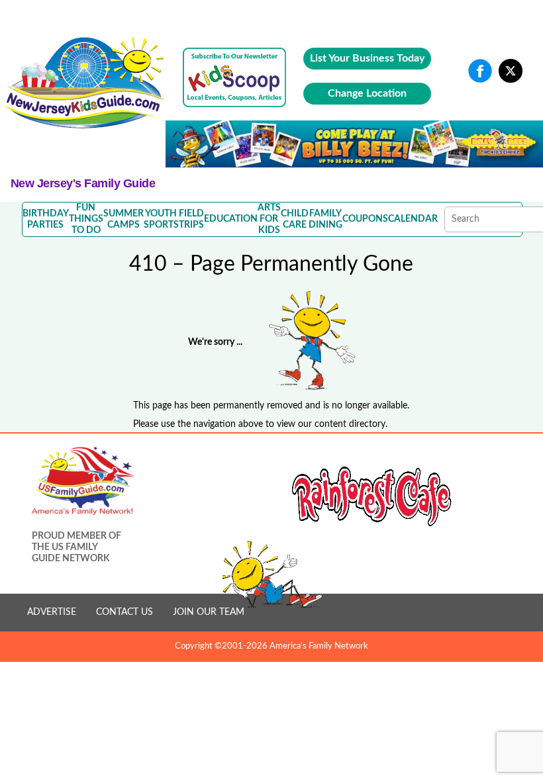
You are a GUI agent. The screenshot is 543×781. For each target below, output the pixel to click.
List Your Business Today (367, 58)
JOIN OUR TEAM (208, 612)
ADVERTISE (51, 612)
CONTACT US (124, 612)
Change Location (367, 93)
